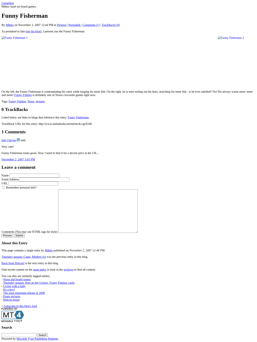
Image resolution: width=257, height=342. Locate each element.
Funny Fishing (23, 95)
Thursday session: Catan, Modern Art (24, 256)
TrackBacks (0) (111, 25)
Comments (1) (91, 25)
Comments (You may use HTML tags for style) (29, 231)
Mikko (10, 25)
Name (5, 175)
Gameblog (8, 3)
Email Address (10, 179)
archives (68, 269)
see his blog (33, 31)
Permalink (74, 25)
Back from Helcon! (13, 263)
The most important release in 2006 (24, 293)
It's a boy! (9, 289)
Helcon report (11, 299)
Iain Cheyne (9, 140)
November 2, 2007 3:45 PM (18, 159)
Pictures (61, 25)
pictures (40, 101)
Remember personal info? (20, 187)
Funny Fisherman (78, 117)
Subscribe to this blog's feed (20, 306)
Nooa (30, 101)
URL (5, 183)
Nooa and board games (17, 279)
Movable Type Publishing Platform (37, 338)
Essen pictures (11, 296)
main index (39, 269)
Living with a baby (14, 286)
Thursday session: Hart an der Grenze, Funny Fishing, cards (39, 282)
